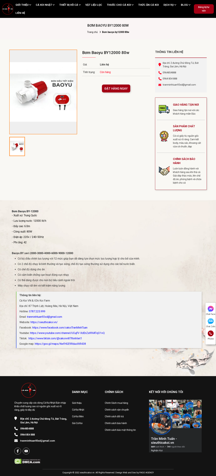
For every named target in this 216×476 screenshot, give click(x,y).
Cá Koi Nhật (78, 409)
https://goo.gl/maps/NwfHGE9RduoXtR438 (60, 343)
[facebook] (17, 451)
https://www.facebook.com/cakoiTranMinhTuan (59, 327)
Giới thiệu (77, 403)
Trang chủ (92, 32)
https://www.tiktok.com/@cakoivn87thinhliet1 (55, 338)
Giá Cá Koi (77, 423)
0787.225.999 (37, 311)
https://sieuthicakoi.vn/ (44, 322)
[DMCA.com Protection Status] (27, 460)
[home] (7, 9)
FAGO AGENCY (146, 472)
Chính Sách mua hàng (116, 403)
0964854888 (169, 72)
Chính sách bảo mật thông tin (120, 430)
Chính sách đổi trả (114, 416)
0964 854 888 (170, 78)
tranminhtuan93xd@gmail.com (179, 84)
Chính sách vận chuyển (117, 409)
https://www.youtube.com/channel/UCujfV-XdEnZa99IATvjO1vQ (67, 333)
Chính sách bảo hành (116, 423)
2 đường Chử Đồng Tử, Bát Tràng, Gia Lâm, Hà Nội (43, 420)
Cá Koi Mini (78, 416)
